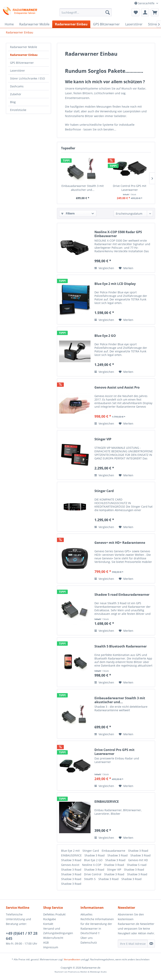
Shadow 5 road (136, 865)
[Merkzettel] (135, 12)
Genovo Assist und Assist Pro (117, 387)
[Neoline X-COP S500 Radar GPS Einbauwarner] (75, 248)
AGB (46, 942)
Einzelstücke (18, 110)
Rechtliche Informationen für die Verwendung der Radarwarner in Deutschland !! (97, 926)
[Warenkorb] (155, 12)
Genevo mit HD (138, 860)
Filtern (70, 213)
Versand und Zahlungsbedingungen (58, 931)
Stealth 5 (90, 879)
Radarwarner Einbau (24, 55)
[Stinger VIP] (75, 455)
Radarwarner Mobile (23, 47)
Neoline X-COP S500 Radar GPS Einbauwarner (118, 234)
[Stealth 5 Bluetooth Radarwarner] (75, 662)
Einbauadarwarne (114, 850)
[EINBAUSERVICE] (75, 817)
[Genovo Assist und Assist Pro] (75, 403)
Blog (13, 102)
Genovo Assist (70, 865)
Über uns (86, 938)
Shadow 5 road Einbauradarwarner (121, 595)
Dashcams (17, 86)
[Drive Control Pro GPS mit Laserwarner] (129, 168)
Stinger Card (104, 491)
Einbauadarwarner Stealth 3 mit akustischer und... (82, 188)
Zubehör (15, 94)
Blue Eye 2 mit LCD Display (115, 284)
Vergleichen (106, 268)
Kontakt (48, 924)
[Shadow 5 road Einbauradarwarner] (75, 610)
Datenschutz (88, 942)
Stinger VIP (102, 439)
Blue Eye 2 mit (70, 850)
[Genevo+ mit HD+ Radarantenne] (75, 558)
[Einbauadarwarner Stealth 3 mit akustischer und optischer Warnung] (82, 168)
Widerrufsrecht (53, 938)
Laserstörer (17, 70)
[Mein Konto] (145, 12)
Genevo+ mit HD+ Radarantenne (119, 543)
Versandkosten (72, 959)
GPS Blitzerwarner (22, 63)
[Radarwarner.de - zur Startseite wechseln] (20, 11)
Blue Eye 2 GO (105, 336)
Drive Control (93, 874)
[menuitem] (85, 12)
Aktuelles (86, 914)
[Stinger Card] (75, 506)
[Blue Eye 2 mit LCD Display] (75, 299)
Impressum (50, 947)
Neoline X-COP (92, 865)
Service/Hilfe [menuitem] (146, 3)
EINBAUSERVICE (106, 802)
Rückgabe (49, 919)
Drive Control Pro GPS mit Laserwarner (129, 188)
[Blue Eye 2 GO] (75, 351)
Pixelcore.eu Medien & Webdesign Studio (87, 971)
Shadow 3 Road (138, 850)
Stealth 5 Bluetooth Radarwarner (120, 646)
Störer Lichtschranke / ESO (27, 78)
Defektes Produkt (54, 914)
